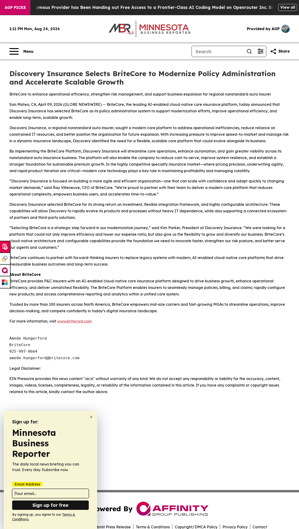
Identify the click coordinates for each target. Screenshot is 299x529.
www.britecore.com (74, 321)
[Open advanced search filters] (260, 51)
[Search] (249, 51)
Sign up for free (50, 505)
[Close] (91, 417)
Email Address (27, 484)
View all (287, 7)
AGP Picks (15, 7)
